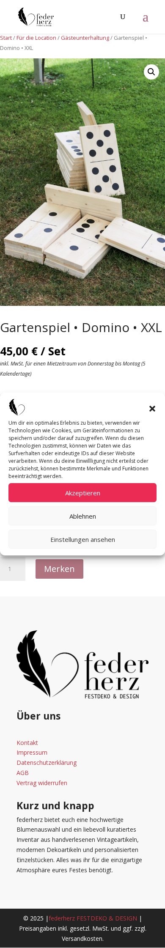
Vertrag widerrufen (41, 783)
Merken (59, 568)
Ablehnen (82, 516)
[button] (152, 408)
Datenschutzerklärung (46, 762)
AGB (22, 773)
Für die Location (36, 37)
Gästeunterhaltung (85, 37)
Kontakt (27, 743)
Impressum (31, 752)
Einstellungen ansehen (82, 539)
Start (6, 37)
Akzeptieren (82, 493)
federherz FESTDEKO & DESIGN (93, 918)
